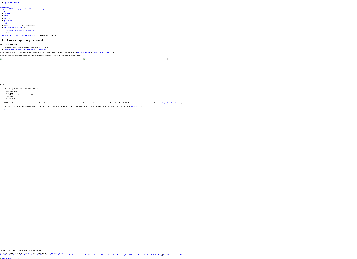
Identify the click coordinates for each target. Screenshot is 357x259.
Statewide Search (14, 255)
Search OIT (10, 32)
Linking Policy (157, 255)
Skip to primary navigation (11, 2)
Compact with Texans (100, 255)
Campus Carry (112, 255)
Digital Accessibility (177, 255)
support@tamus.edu (57, 253)
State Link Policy (55, 255)
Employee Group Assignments (101, 52)
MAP (29, 253)
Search (23, 25)
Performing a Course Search (170, 103)
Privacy (140, 255)
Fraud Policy (167, 255)
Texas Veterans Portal (43, 255)
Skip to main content (10, 4)
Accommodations (189, 255)
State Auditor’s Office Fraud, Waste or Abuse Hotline (77, 255)
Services (9, 29)
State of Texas (4, 255)
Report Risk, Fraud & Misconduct (127, 255)
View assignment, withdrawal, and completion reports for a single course (25, 49)
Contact (20, 30)
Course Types (135, 106)
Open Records (148, 255)
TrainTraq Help (4, 7)
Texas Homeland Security (28, 255)
